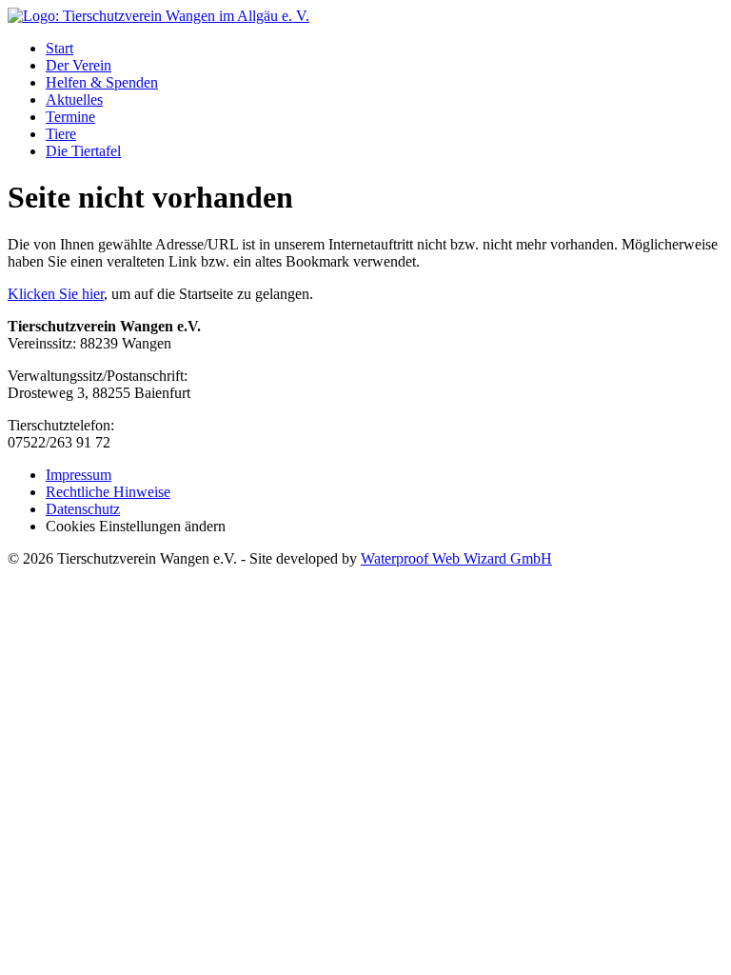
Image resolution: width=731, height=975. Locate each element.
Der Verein (78, 65)
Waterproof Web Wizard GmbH (456, 558)
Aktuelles (74, 99)
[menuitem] (384, 48)
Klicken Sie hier (56, 294)
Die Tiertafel (83, 151)
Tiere (61, 134)
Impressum (78, 475)
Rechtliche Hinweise (108, 492)
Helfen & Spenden (102, 82)
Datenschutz (83, 509)
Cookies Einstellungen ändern (136, 526)
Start (59, 48)
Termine (70, 117)
